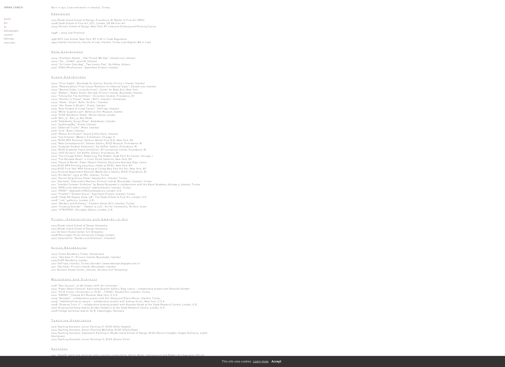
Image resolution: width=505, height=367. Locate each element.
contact (8, 35)
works (7, 19)
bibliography (11, 31)
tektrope (9, 39)
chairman (9, 43)
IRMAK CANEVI (13, 7)
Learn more (260, 361)
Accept (276, 361)
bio (5, 23)
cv (5, 27)
